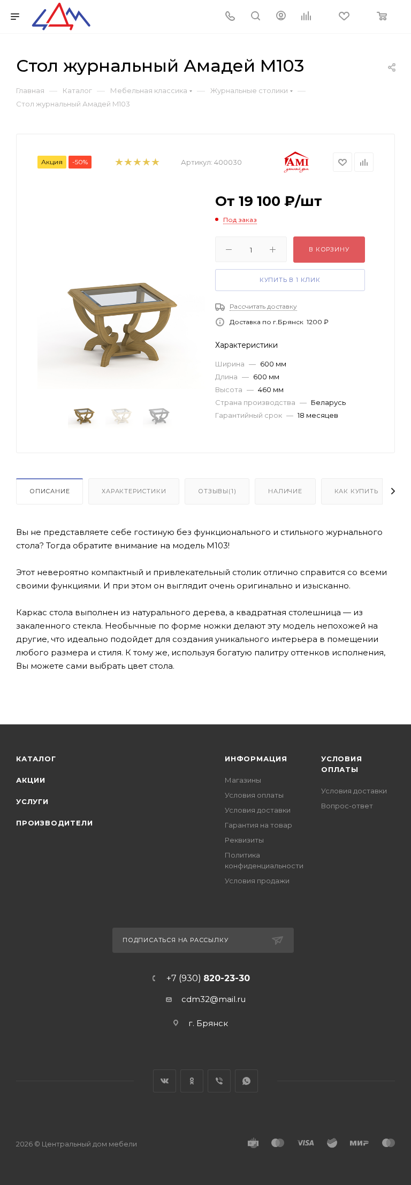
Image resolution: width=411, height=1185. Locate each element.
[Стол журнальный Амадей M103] (121, 326)
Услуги (32, 801)
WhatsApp (246, 1080)
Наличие (285, 491)
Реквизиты (244, 840)
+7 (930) (208, 978)
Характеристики (134, 491)
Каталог (36, 758)
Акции (30, 780)
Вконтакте (164, 1080)
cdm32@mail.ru (213, 999)
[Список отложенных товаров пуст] (345, 17)
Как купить (356, 491)
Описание (49, 491)
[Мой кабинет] (281, 17)
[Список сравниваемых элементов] (309, 17)
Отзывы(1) (217, 491)
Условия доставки (258, 810)
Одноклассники (191, 1080)
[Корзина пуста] (382, 17)
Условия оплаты (254, 795)
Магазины (243, 780)
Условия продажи (257, 880)
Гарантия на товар (258, 825)
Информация (256, 758)
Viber (219, 1080)
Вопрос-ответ (347, 805)
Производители (54, 823)
